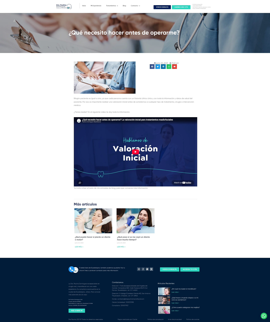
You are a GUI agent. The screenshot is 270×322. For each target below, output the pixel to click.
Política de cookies (192, 319)
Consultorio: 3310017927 (120, 305)
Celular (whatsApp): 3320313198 (123, 302)
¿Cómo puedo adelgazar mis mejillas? (186, 307)
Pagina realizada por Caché (127, 319)
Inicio (84, 6)
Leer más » (175, 292)
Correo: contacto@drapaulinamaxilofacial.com (128, 299)
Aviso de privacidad (175, 319)
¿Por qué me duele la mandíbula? (184, 289)
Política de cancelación (156, 319)
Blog (124, 6)
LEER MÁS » (79, 247)
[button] (152, 66)
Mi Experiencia (96, 6)
